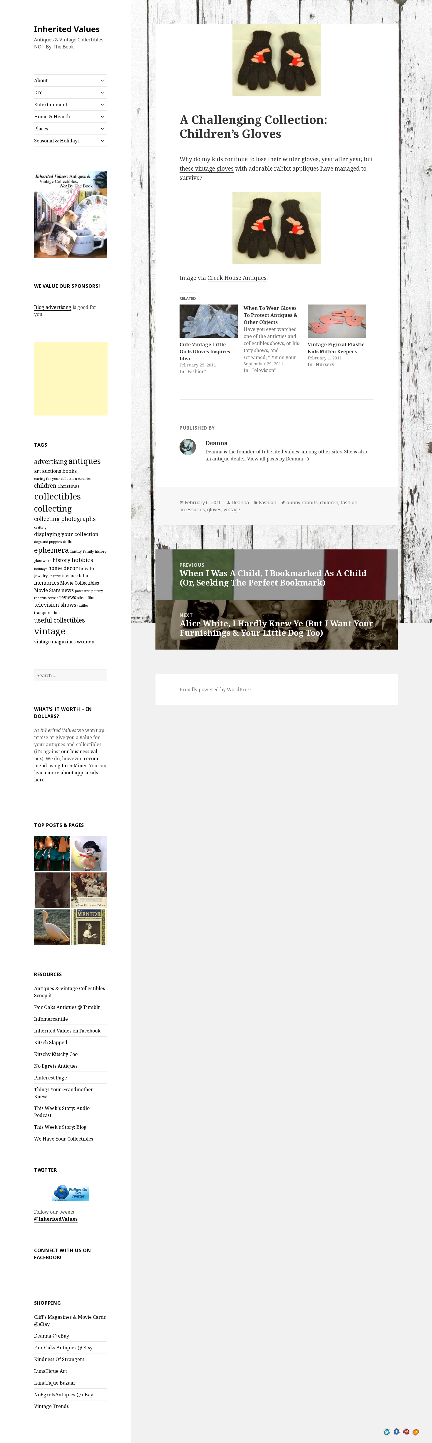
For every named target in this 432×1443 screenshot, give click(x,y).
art (37, 470)
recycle (53, 598)
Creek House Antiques (237, 278)
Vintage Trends (51, 1406)
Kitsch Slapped (50, 1042)
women (86, 641)
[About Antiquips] (52, 927)
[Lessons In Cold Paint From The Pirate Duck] (89, 854)
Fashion (267, 502)
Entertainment (50, 104)
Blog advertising (52, 307)
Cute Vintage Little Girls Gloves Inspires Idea (205, 351)
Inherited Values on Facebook (67, 1030)
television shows (55, 604)
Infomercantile (51, 1019)
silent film (85, 597)
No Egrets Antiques (56, 1066)
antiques (84, 461)
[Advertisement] (71, 379)
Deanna (213, 451)
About (41, 80)
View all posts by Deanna (275, 458)
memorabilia (75, 575)
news (67, 590)
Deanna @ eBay (51, 1336)
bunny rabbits (302, 502)
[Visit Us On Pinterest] (406, 1431)
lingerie (55, 576)
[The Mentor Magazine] (89, 927)
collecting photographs (65, 519)
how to (86, 568)
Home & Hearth (52, 116)
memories (46, 582)
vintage (49, 631)
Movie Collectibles (79, 583)
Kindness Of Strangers (59, 1359)
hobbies (82, 560)
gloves (214, 509)
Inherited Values (67, 28)
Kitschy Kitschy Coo (56, 1054)
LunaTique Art (50, 1371)
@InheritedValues (56, 1219)
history (62, 560)
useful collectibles (59, 620)
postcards (82, 590)
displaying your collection (66, 534)
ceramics (84, 479)
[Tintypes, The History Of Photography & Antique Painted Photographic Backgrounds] (52, 890)
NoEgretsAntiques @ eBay (63, 1394)
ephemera (51, 550)
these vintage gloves (207, 168)
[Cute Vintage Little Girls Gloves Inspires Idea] (209, 321)
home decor (63, 567)
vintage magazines (55, 641)
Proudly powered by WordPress (216, 689)
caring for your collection (55, 478)
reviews (67, 597)
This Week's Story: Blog (60, 1127)
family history (95, 551)
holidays (40, 568)
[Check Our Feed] (416, 1431)
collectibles (57, 496)
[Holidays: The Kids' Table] (89, 890)
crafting (40, 527)
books (69, 470)
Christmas (69, 486)
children (45, 486)
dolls (67, 541)
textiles (82, 605)
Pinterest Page (50, 1077)
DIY (38, 92)
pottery (97, 591)
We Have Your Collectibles (63, 1139)
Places (41, 128)
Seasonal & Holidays (57, 140)
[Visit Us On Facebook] (396, 1431)
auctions (51, 471)
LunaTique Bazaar (55, 1383)
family (76, 551)
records (40, 598)
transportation (47, 612)
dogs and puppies (48, 541)
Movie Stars (47, 590)
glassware (42, 560)
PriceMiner (74, 765)
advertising (50, 461)
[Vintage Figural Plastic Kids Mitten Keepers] (337, 321)
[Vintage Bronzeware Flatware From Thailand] (52, 854)
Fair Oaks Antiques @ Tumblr (67, 1007)
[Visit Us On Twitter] (387, 1431)
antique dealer (228, 458)
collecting (53, 508)
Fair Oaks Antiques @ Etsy (63, 1347)
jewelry (41, 575)
